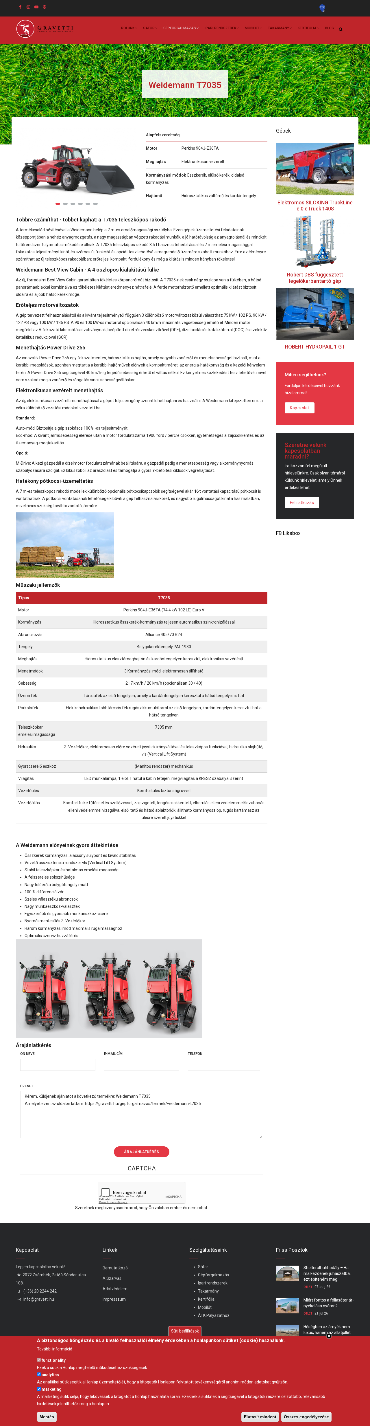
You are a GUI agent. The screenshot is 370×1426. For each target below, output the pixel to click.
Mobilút (252, 28)
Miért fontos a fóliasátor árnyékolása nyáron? (329, 1303)
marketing (52, 1389)
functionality (54, 1360)
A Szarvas (112, 1278)
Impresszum (114, 1299)
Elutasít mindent (260, 1416)
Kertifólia (307, 28)
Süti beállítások (185, 1331)
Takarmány (278, 28)
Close (328, 1335)
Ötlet (308, 1286)
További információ (54, 1348)
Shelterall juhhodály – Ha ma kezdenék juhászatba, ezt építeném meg (327, 1273)
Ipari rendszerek (220, 28)
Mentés (47, 1416)
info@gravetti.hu (38, 1299)
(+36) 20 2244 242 (40, 1291)
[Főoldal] (46, 29)
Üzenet (26, 1086)
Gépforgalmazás (179, 28)
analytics (50, 1374)
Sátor (149, 28)
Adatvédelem (115, 1288)
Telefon (195, 1054)
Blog (329, 28)
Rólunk (127, 28)
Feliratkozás (302, 502)
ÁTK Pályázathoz (214, 1315)
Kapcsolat (299, 408)
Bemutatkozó (115, 1268)
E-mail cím (113, 1054)
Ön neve (27, 1054)
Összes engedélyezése (306, 1416)
